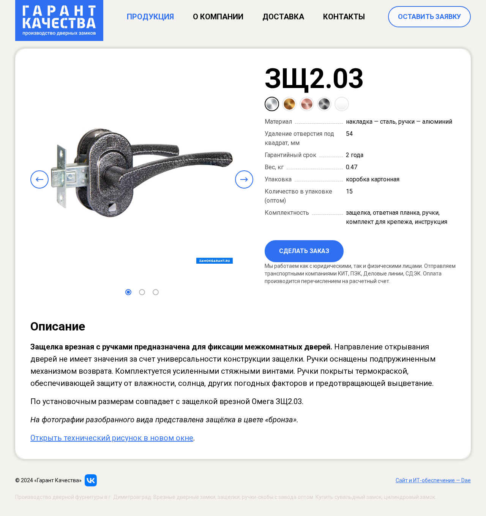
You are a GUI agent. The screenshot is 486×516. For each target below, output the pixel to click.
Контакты (344, 16)
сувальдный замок (358, 497)
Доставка (283, 16)
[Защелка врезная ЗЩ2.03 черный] (324, 104)
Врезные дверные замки (184, 497)
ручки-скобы (257, 497)
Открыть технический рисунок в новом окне (111, 437)
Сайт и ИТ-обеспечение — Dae (433, 480)
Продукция (150, 16)
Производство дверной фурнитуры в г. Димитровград (83, 497)
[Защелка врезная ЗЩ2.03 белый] (342, 104)
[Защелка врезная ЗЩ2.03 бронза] (289, 104)
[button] (128, 292)
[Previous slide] (39, 179)
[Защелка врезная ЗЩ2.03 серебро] (272, 104)
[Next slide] (244, 179)
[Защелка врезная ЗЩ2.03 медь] (307, 104)
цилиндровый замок (409, 497)
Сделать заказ (304, 251)
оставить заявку (429, 16)
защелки (229, 497)
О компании (218, 16)
